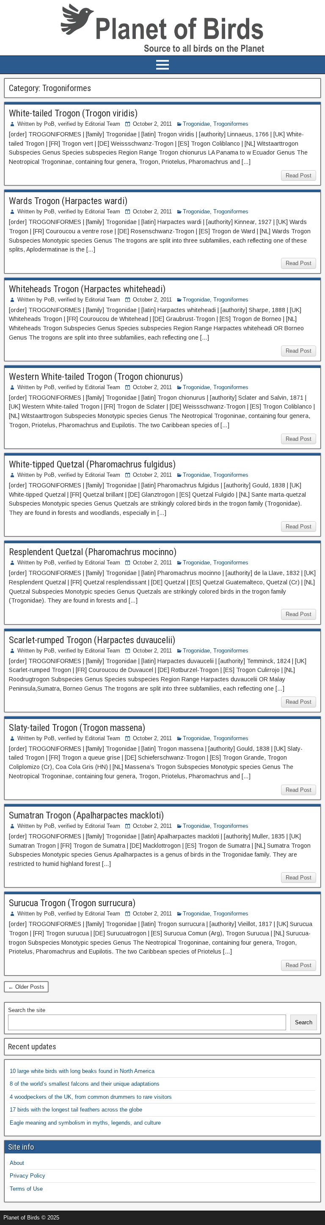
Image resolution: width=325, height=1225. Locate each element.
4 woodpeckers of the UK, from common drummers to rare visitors (91, 1097)
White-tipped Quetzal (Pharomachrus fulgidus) (92, 464)
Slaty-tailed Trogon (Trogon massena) (77, 727)
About (17, 1163)
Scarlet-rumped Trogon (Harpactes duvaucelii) (92, 640)
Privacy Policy (27, 1175)
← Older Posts (26, 987)
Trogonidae (196, 124)
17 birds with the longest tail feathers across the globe (76, 1109)
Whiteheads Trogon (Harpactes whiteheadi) (87, 289)
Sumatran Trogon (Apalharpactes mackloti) (86, 815)
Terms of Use (26, 1189)
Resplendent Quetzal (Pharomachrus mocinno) (92, 552)
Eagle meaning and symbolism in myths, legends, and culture (85, 1123)
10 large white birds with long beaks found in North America (82, 1071)
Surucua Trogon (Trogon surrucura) (72, 903)
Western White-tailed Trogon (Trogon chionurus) (96, 376)
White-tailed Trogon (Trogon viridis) (73, 113)
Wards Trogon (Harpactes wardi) (68, 201)
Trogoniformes (230, 124)
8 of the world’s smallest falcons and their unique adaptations (85, 1084)
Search (303, 1022)
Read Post (298, 175)
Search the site (26, 1010)
